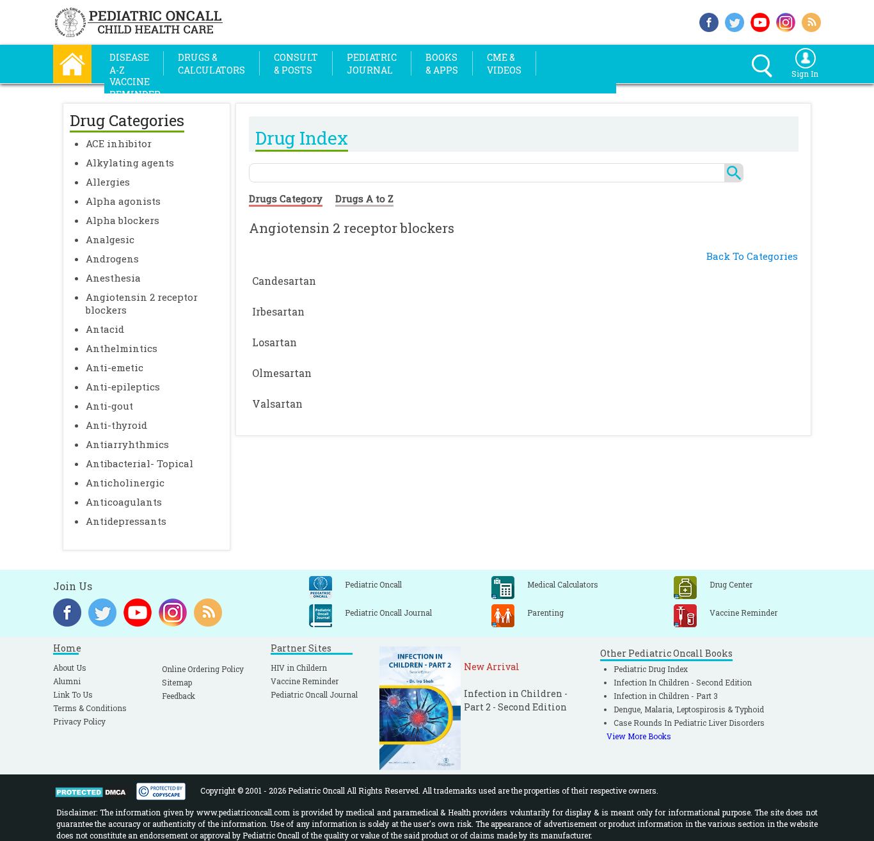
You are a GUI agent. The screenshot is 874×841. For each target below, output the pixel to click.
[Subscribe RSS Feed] (811, 21)
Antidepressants (126, 521)
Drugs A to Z (364, 198)
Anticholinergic (125, 482)
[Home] (72, 62)
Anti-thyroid (116, 425)
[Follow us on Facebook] (709, 21)
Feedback (178, 696)
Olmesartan (282, 373)
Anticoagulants (124, 501)
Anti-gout (109, 405)
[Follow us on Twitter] (734, 21)
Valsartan (277, 403)
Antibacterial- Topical (139, 463)
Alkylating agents (130, 162)
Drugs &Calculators (211, 63)
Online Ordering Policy (203, 669)
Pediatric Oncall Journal (314, 694)
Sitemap (177, 682)
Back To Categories (752, 256)
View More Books (639, 736)
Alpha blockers (122, 220)
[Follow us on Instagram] (785, 21)
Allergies (108, 181)
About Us (69, 667)
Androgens (112, 258)
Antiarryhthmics (127, 444)
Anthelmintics (121, 348)
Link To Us (73, 694)
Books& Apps (441, 63)
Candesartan (284, 280)
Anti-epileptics (123, 386)
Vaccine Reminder (304, 681)
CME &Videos (504, 63)
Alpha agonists (123, 201)
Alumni (67, 681)
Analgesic (110, 239)
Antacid (105, 329)
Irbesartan (278, 311)
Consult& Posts (296, 63)
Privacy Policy (79, 721)
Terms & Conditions (90, 708)
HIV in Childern (299, 667)
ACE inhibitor (119, 143)
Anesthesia (113, 277)
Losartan (274, 342)
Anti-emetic (114, 367)
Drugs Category (285, 198)
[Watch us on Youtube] (760, 21)
